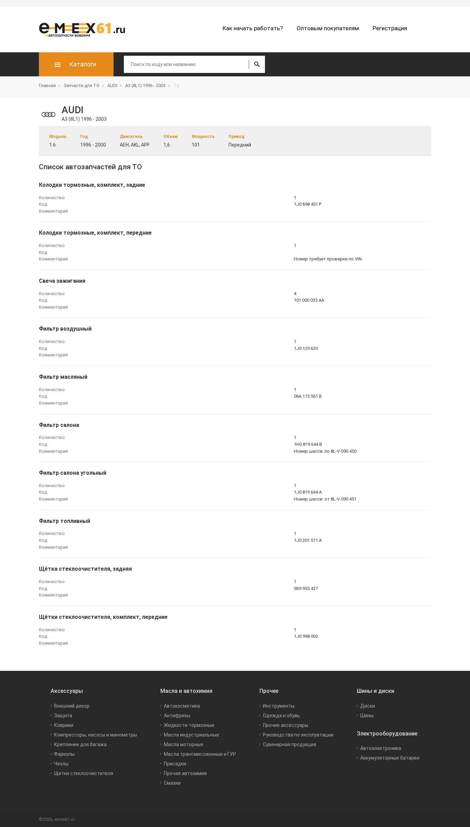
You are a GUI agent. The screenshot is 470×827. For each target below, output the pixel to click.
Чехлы (61, 763)
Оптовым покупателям (328, 28)
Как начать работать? (253, 28)
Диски (367, 706)
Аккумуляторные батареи (389, 758)
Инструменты (279, 706)
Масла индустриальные (191, 735)
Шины (367, 715)
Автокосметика (182, 706)
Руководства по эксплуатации (298, 735)
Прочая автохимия (185, 773)
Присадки (175, 763)
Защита (63, 715)
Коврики (63, 725)
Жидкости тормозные (189, 725)
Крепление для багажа (80, 744)
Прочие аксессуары (285, 725)
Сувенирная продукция (289, 744)
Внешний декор (71, 706)
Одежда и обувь (281, 715)
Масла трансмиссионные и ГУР (200, 754)
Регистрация (390, 28)
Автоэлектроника (380, 748)
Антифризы (177, 715)
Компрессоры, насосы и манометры (95, 735)
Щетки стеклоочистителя (83, 773)
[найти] (257, 64)
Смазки (172, 783)
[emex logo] (85, 29)
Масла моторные (183, 744)
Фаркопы (64, 754)
